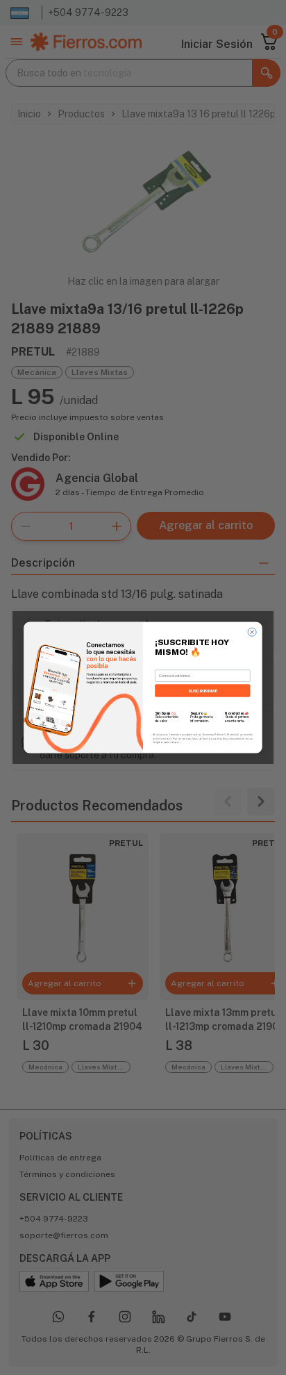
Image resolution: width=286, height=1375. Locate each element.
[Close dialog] (252, 632)
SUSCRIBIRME (202, 690)
